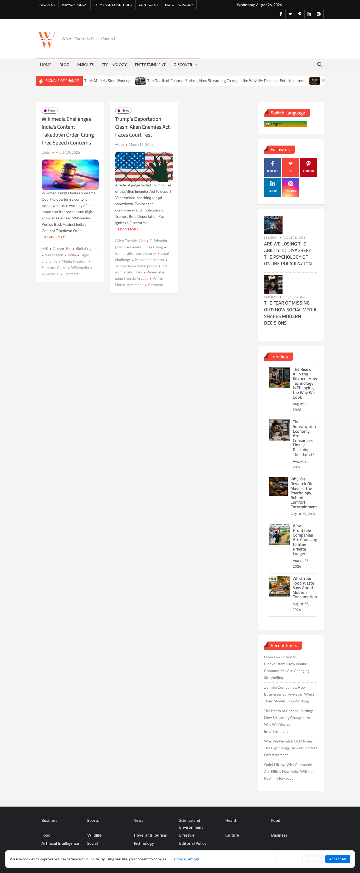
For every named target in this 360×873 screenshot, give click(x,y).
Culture (232, 835)
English (276, 124)
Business (49, 820)
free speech (54, 255)
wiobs (46, 152)
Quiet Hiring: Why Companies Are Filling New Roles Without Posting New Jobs (289, 771)
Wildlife (94, 835)
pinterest (308, 170)
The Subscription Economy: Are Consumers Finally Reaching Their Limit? (304, 438)
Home (45, 64)
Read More (54, 237)
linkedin (273, 190)
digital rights (86, 248)
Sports (93, 820)
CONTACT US (148, 5)
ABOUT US (47, 5)
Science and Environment (191, 823)
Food (275, 820)
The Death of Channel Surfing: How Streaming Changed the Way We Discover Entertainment (211, 80)
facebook (272, 170)
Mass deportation (149, 259)
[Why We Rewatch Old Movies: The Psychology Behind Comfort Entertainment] (301, 80)
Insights (85, 64)
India (72, 255)
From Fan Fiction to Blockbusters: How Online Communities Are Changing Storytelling (286, 667)
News (52, 110)
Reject (314, 859)
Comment (71, 274)
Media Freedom (74, 261)
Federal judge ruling (146, 247)
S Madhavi (271, 237)
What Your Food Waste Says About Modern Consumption (305, 587)
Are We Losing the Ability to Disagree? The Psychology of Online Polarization (288, 253)
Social (92, 843)
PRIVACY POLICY (74, 5)
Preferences (289, 859)
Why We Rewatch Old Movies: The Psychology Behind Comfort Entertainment (303, 493)
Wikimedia (80, 267)
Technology (114, 64)
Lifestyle (186, 835)
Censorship (62, 248)
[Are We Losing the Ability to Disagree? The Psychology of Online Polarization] (273, 225)
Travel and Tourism (150, 835)
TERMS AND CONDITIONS (113, 5)
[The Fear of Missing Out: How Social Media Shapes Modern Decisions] (273, 284)
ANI (45, 248)
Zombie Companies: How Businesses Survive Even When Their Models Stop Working (289, 694)
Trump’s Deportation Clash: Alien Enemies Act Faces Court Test (142, 126)
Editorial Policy (179, 5)
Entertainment (150, 64)
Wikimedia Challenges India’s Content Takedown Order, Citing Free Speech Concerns (68, 130)
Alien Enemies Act (130, 240)
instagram (290, 190)
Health (231, 820)
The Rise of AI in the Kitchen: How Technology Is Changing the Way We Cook (305, 383)
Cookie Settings (186, 859)
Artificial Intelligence (60, 843)
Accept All (337, 859)
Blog (64, 64)
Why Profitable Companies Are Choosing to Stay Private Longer (305, 540)
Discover (183, 64)
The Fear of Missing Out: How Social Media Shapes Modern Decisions (290, 312)
